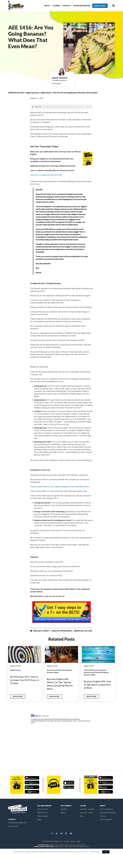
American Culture (16, 93)
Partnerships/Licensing (108, 813)
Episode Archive (42, 809)
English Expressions (32, 93)
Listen (83, 806)
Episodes (64, 809)
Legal (78, 841)
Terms (72, 841)
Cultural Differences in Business (95, 670)
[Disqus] (61, 737)
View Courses (100, 6)
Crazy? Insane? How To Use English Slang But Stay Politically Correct (60, 486)
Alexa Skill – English (86, 813)
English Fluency (46, 93)
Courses (56, 6)
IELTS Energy (66, 806)
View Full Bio (56, 83)
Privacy (66, 841)
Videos (39, 819)
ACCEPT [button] (105, 852)
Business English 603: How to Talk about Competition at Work (97, 684)
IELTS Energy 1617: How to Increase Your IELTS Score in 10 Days (24, 680)
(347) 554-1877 (13, 826)
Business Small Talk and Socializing (59, 670)
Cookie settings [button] (95, 852)
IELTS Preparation (106, 819)
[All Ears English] (17, 809)
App (81, 816)
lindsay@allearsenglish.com (17, 823)
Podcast (66, 6)
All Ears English (44, 806)
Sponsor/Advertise (81, 6)
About (47, 6)
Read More (18, 696)
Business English (53, 672)
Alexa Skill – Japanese (87, 809)
